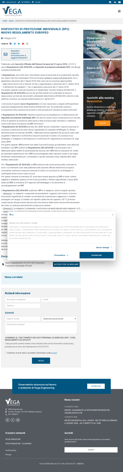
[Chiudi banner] (113, 214)
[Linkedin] (13, 420)
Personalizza (59, 255)
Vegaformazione (13, 439)
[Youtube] (18, 420)
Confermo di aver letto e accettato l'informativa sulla (32, 353)
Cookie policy (10, 450)
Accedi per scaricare (66, 264)
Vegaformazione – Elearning (18, 444)
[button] (5, 43)
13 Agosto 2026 (71, 407)
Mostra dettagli (102, 247)
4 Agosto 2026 (71, 417)
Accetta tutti (96, 255)
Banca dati (94, 68)
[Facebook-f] (7, 420)
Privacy (8, 455)
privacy (54, 353)
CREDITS (80, 464)
